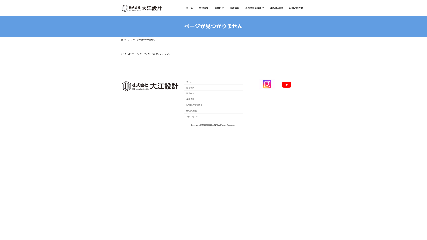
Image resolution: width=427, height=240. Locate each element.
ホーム (189, 81)
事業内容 (190, 93)
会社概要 (190, 87)
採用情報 (190, 99)
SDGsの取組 (191, 111)
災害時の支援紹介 (194, 105)
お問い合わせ (192, 116)
